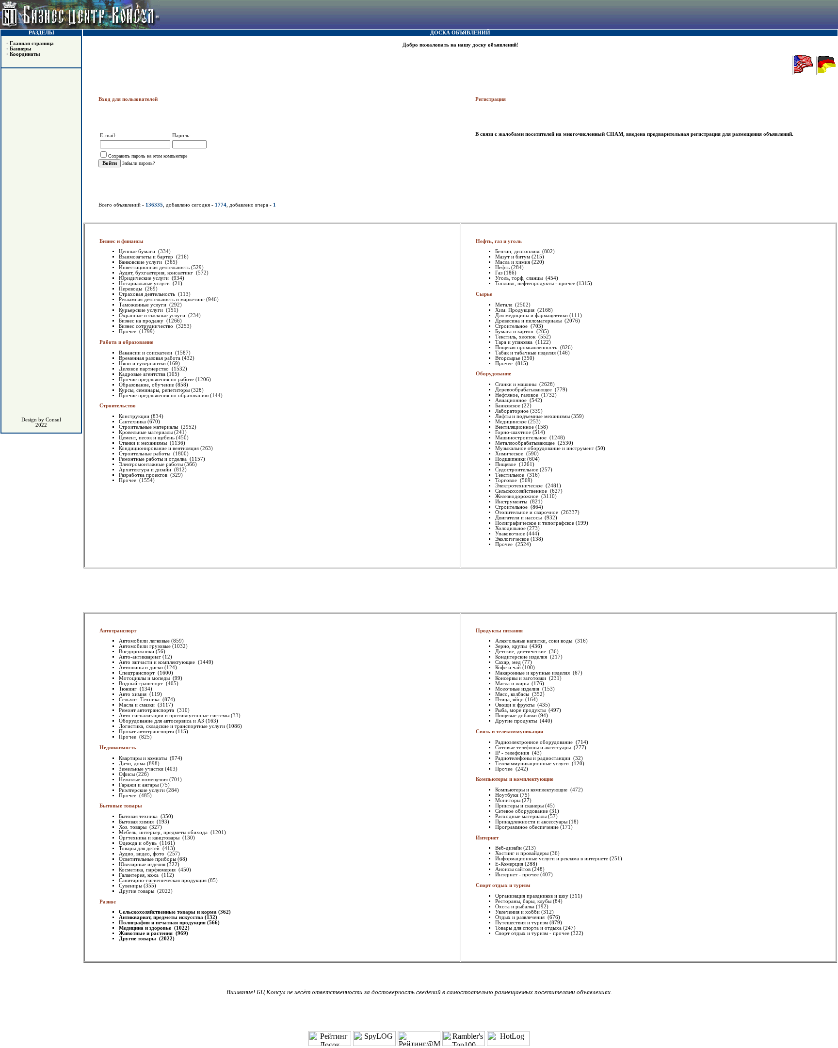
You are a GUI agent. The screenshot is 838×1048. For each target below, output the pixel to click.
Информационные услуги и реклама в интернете (551, 858)
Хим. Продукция (515, 310)
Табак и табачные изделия (525, 352)
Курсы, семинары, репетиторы (154, 390)
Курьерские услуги (141, 310)
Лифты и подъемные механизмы (532, 416)
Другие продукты (516, 721)
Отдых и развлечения (520, 917)
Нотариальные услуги (145, 283)
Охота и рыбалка (514, 906)
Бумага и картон (515, 331)
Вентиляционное (514, 427)
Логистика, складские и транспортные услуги (172, 726)
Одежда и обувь (138, 843)
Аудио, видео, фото (142, 853)
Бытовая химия (137, 821)
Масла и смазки (137, 705)
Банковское (507, 405)
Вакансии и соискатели (146, 352)
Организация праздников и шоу (531, 896)
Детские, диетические (521, 651)
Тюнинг (128, 689)
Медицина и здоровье (146, 928)
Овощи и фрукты (515, 705)
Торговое (506, 480)
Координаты (25, 54)
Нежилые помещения (143, 779)
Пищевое (506, 464)
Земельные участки (141, 769)
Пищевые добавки (516, 715)
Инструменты (512, 501)
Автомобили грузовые (145, 646)
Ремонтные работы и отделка (153, 459)
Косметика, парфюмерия (148, 869)
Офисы (127, 774)
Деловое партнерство (144, 368)
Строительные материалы (149, 427)
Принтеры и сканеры (519, 805)
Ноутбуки (506, 795)
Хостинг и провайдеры (521, 853)
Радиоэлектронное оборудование (534, 742)
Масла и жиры (512, 683)
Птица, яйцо (509, 699)
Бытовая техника (139, 816)
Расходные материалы (521, 816)
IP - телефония (513, 753)
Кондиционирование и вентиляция (159, 448)
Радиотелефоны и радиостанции (533, 758)
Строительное (512, 326)
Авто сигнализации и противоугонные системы (174, 715)
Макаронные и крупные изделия (533, 673)
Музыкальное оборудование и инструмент (544, 448)
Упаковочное (510, 533)
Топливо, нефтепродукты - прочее (535, 283)
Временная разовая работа (149, 358)
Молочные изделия (518, 689)
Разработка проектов (144, 475)
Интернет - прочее (517, 874)
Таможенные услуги (143, 304)
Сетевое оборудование (521, 811)
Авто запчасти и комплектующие (157, 662)
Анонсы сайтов (513, 869)
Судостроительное (516, 469)
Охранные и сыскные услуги (153, 315)
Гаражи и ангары (139, 785)
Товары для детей (140, 848)
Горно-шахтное (513, 432)
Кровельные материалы (146, 432)
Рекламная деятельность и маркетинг (162, 299)
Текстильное (510, 475)
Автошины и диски (141, 667)
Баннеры (21, 48)
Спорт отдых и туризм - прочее (532, 933)
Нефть (502, 267)
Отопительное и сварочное (527, 512)
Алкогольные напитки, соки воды (534, 641)
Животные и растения (146, 933)
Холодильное (510, 528)
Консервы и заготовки (521, 678)
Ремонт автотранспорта (147, 710)
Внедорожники (136, 651)
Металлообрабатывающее (525, 443)
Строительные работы (145, 453)
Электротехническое (519, 485)
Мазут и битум (512, 256)
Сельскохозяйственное (521, 491)
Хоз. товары (133, 827)
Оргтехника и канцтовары (150, 837)
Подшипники (510, 459)
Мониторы (507, 800)
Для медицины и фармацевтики (531, 315)
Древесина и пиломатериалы (529, 320)
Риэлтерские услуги (142, 790)
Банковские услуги (141, 262)
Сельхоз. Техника (140, 699)
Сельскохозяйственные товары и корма (168, 912)
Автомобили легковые (144, 641)
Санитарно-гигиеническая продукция (163, 880)
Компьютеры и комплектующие (532, 789)
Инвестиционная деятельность (154, 267)
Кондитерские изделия (521, 657)
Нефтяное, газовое (517, 395)
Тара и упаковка (514, 342)
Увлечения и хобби (517, 912)
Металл (504, 304)
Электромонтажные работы (151, 464)
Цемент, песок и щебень (147, 437)
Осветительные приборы (147, 859)
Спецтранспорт (137, 673)
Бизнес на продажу (142, 320)
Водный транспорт (141, 683)
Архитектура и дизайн (146, 469)
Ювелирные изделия (142, 864)
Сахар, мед (508, 662)
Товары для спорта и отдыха (528, 928)
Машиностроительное (521, 437)
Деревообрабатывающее (524, 389)
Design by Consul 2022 (41, 422)
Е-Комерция (509, 864)
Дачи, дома (132, 763)
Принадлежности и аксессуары (531, 821)
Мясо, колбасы (513, 694)
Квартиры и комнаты (143, 758)
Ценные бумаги (138, 251)
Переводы (131, 288)
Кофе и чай (508, 667)
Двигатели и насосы (519, 517)
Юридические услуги (144, 278)
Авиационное (511, 400)
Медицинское (511, 421)
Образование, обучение (146, 384)
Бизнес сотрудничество (147, 326)
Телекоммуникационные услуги (532, 763)
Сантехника (132, 421)
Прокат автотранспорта (146, 731)
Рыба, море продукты (521, 710)
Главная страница (32, 43)
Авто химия (133, 694)
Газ (498, 272)
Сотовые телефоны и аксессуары (533, 747)
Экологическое (512, 539)
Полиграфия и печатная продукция (162, 922)
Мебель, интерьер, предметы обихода (164, 832)
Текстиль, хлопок (516, 336)
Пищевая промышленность (527, 347)
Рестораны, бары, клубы (523, 901)
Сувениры (130, 885)
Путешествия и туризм (521, 922)
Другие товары (137, 891)
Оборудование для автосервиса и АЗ (161, 721)
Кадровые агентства (142, 374)
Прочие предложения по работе (156, 379)
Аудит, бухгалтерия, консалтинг (156, 272)
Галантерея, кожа (139, 875)
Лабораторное (512, 411)
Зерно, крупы (511, 646)
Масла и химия (512, 262)
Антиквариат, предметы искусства (161, 917)
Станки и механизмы (143, 443)
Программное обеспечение (527, 827)
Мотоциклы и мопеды (145, 678)
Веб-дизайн (508, 848)
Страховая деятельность (148, 294)
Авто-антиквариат (140, 657)
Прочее (128, 331)
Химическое (510, 453)
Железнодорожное (517, 496)
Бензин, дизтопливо (518, 251)
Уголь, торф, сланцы (519, 278)
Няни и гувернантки (142, 363)
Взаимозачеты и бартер (147, 256)
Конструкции (134, 416)
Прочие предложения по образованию (164, 395)
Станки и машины (516, 384)
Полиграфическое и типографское (534, 523)
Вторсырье (507, 358)
